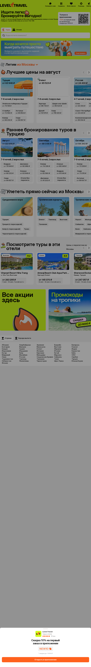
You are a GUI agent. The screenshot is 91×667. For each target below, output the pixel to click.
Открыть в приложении (45, 659)
